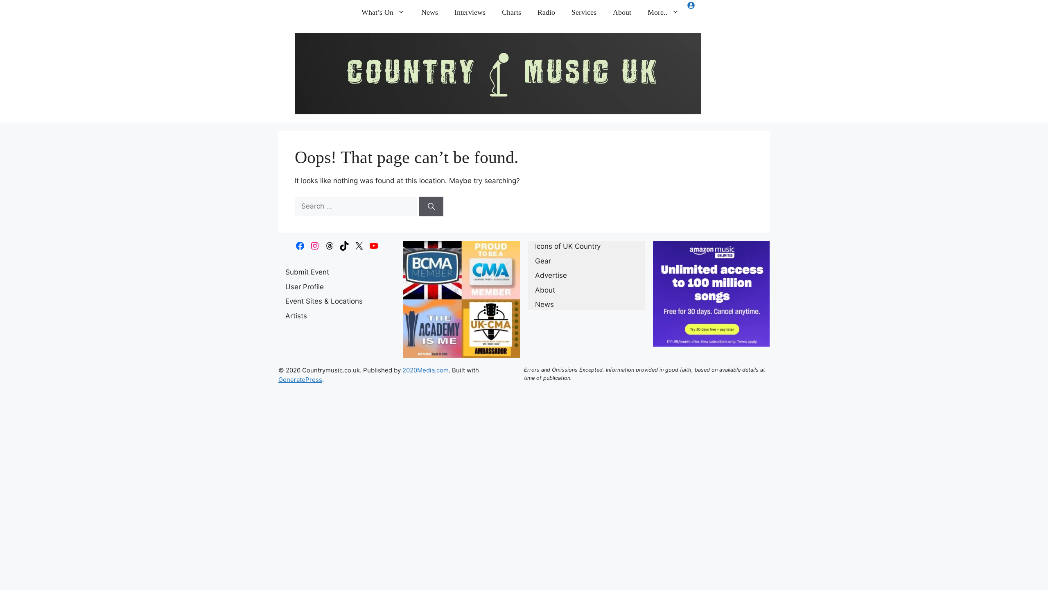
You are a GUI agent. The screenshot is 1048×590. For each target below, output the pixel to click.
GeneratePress (300, 380)
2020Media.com (425, 370)
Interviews (470, 12)
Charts (511, 12)
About (622, 12)
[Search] (431, 206)
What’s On (377, 12)
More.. (658, 12)
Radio (546, 12)
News (429, 12)
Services (583, 12)
